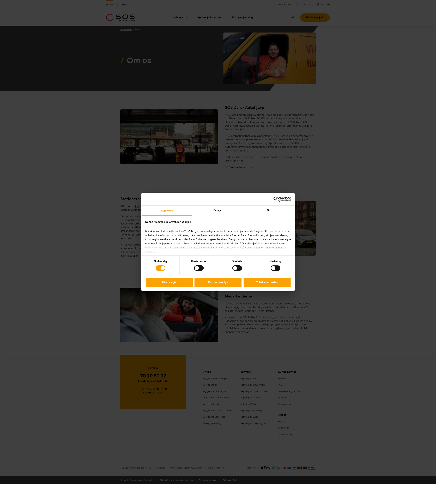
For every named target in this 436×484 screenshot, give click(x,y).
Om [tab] (269, 210)
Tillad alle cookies (267, 282)
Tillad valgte (169, 282)
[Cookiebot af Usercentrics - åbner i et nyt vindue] (276, 199)
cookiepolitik (153, 247)
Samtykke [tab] (167, 210)
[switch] (199, 268)
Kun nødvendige (218, 282)
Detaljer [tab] (218, 210)
